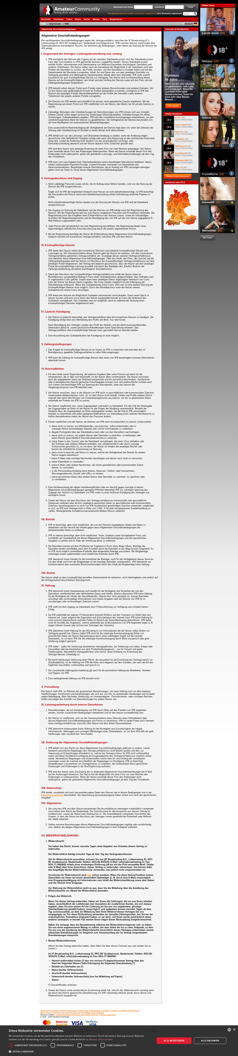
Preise (48, 1013)
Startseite (44, 1011)
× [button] (234, 1029)
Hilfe (67, 24)
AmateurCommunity (73, 9)
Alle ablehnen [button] (210, 1040)
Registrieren (55, 1011)
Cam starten (173, 106)
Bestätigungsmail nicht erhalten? (121, 13)
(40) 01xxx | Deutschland (183, 147)
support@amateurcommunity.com (69, 1015)
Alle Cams (207, 238)
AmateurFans (133, 1011)
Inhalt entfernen (92, 1015)
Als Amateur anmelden (99, 1011)
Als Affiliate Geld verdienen (93, 1013)
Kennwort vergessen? (146, 13)
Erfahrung (56, 1013)
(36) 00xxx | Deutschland (183, 168)
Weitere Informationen (100, 1039)
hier (89, 875)
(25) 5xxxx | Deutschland (183, 118)
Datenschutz (83, 1011)
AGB (43, 24)
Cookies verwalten (118, 1011)
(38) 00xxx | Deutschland (183, 154)
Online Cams (208, 5)
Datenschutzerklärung (52, 795)
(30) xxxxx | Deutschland (183, 133)
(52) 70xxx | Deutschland (183, 126)
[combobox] (229, 1029)
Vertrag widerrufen (108, 1015)
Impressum (55, 24)
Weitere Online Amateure (177, 176)
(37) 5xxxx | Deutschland (183, 161)
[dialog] (119, 1040)
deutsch (189, 24)
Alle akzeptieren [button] (174, 1040)
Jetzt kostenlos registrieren (169, 13)
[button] (80, 1051)
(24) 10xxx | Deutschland (183, 140)
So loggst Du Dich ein (71, 1013)
